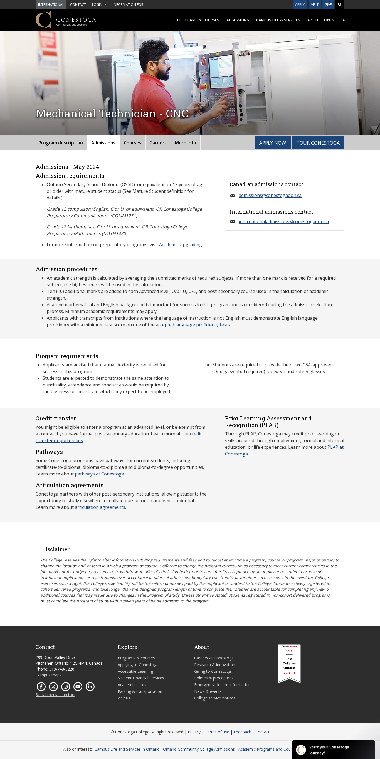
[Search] (339, 4)
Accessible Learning (135, 671)
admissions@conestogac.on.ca (270, 195)
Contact (262, 732)
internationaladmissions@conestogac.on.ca (284, 221)
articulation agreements (100, 507)
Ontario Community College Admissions (199, 749)
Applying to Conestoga (138, 664)
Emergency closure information (222, 684)
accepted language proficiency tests (193, 325)
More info (185, 143)
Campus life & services (278, 20)
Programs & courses (198, 20)
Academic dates (132, 684)
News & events (208, 691)
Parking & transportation (140, 691)
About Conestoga (326, 20)
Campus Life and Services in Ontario (127, 749)
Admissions (237, 20)
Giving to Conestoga (212, 671)
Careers (158, 143)
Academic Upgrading (180, 244)
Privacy (194, 732)
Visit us (124, 698)
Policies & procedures (213, 678)
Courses (132, 143)
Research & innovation (214, 664)
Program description (60, 143)
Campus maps (48, 674)
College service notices (214, 698)
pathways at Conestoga (99, 474)
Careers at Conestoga (214, 658)
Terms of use (217, 732)
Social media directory (55, 694)
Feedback (242, 732)
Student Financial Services (141, 678)
